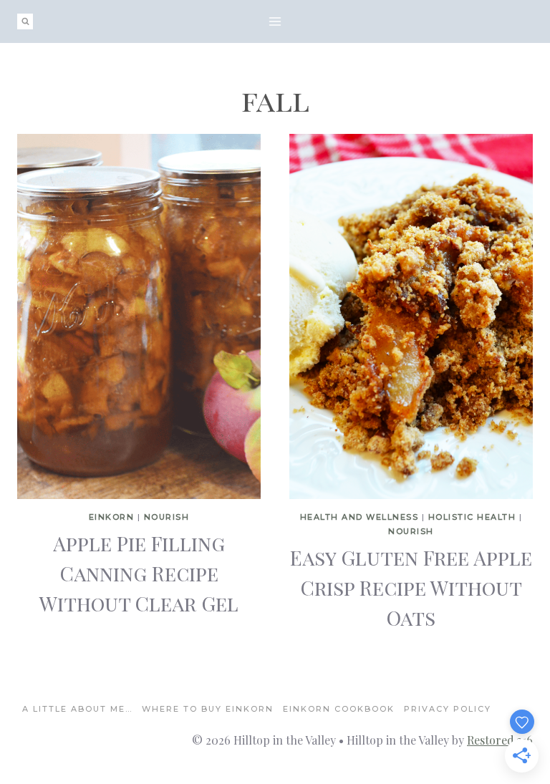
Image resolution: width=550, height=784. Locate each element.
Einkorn (112, 517)
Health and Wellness (359, 517)
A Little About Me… (77, 709)
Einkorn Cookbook (339, 709)
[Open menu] (275, 21)
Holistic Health (472, 517)
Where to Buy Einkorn (208, 709)
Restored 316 (500, 739)
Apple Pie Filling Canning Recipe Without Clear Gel (138, 573)
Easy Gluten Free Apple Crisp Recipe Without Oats (411, 587)
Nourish (167, 517)
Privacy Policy (447, 709)
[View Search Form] (25, 21)
